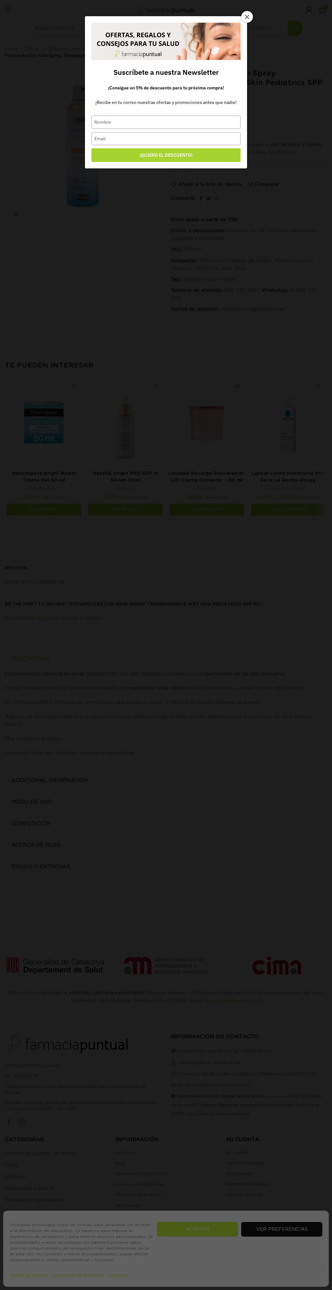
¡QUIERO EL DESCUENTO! (166, 155)
